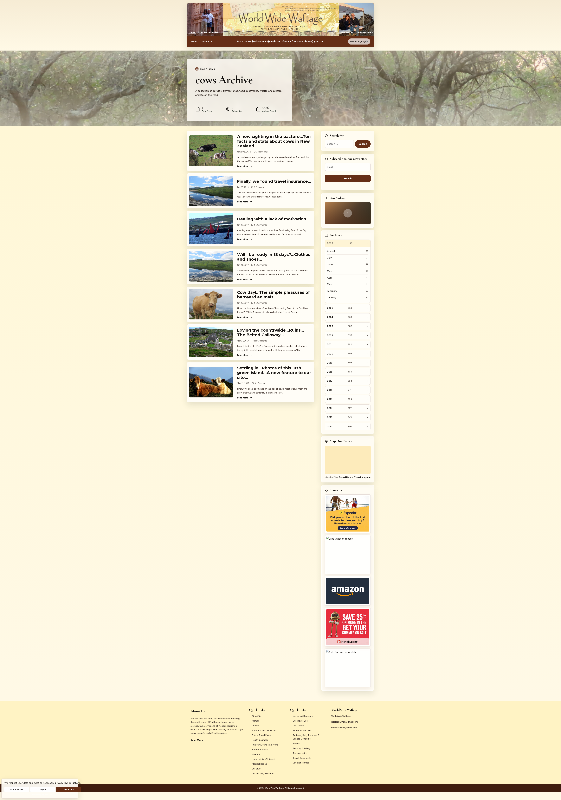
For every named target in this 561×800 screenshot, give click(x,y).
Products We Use (302, 730)
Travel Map (345, 477)
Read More (242, 166)
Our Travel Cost (300, 720)
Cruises (255, 725)
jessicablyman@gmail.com (344, 721)
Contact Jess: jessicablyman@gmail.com (258, 41)
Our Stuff (256, 768)
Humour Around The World (265, 744)
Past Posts (298, 725)
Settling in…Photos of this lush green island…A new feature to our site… (274, 372)
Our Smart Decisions (303, 716)
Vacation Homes (301, 762)
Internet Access (260, 749)
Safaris (296, 743)
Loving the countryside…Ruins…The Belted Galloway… (270, 332)
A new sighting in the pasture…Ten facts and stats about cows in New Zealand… (274, 141)
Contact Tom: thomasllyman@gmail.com (303, 41)
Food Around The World (264, 730)
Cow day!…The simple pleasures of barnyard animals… (273, 294)
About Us (207, 41)
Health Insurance (260, 740)
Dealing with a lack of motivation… (273, 218)
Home (194, 41)
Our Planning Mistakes (263, 773)
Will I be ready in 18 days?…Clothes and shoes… (273, 257)
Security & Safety (301, 748)
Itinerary (256, 754)
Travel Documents (302, 758)
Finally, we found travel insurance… (274, 181)
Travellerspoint (362, 477)
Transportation (300, 753)
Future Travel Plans (261, 735)
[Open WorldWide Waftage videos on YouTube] (348, 213)
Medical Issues (259, 763)
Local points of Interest (263, 759)
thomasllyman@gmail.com (344, 727)
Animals (255, 720)
